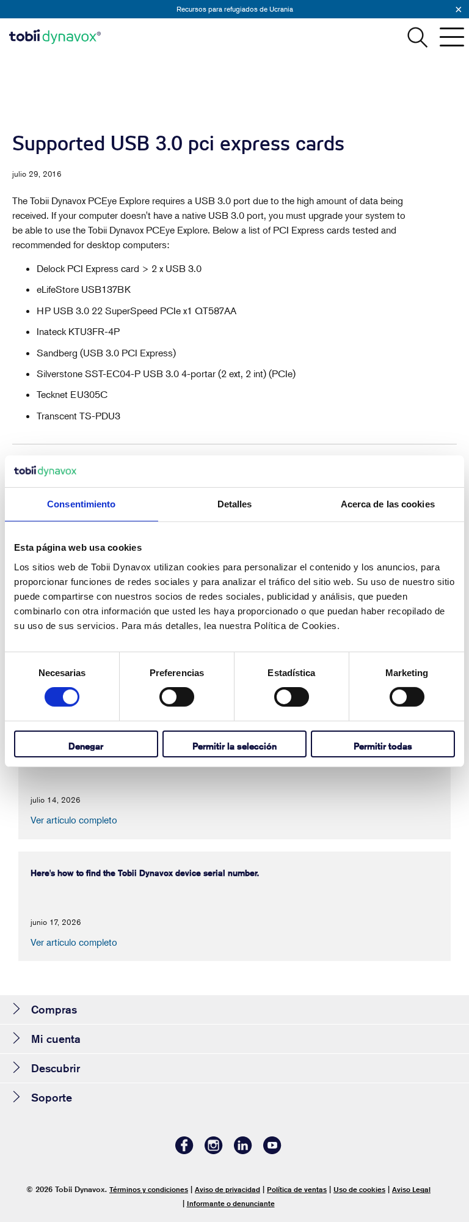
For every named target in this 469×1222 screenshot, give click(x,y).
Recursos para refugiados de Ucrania (234, 8)
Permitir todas (383, 746)
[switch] (176, 697)
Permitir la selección (234, 746)
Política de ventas (297, 1189)
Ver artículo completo (74, 820)
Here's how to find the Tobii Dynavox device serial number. (145, 872)
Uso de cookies (359, 1189)
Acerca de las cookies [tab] (388, 504)
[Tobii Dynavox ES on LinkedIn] (243, 1151)
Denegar (85, 746)
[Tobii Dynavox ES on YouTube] (272, 1151)
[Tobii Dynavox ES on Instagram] (213, 1151)
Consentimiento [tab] (81, 504)
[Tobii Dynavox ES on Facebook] (184, 1151)
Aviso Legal (411, 1189)
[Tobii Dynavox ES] (55, 36)
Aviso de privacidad (227, 1189)
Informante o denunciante (231, 1203)
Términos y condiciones (148, 1189)
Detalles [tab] (234, 504)
